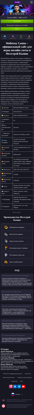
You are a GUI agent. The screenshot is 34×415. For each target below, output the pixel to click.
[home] (17, 2)
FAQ (21, 381)
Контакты (28, 373)
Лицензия (14, 381)
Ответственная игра (9, 377)
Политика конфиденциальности (12, 373)
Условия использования (24, 377)
